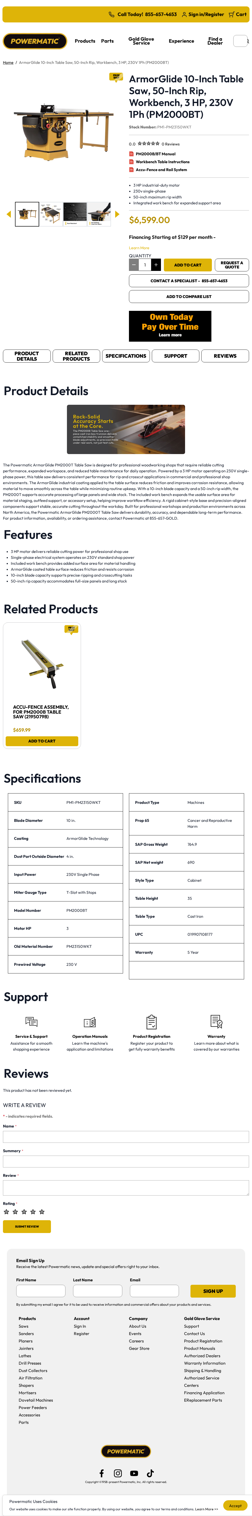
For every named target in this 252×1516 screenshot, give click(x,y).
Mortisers (27, 1392)
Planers (25, 1340)
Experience (181, 41)
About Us (137, 1326)
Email (135, 1279)
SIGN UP (213, 1291)
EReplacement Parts (203, 1400)
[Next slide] (117, 214)
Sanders (26, 1333)
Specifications (126, 356)
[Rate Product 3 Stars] (24, 1211)
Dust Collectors (33, 1370)
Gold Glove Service (141, 41)
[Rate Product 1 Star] (6, 1211)
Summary (13, 1150)
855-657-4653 (161, 14)
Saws (23, 1326)
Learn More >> (206, 1509)
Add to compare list (189, 296)
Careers (136, 1340)
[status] (145, 265)
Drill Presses (30, 1363)
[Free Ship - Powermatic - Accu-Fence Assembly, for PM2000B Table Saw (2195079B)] (42, 661)
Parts (107, 41)
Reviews (225, 356)
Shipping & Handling (202, 1370)
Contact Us (194, 1333)
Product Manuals (199, 1348)
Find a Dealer (215, 41)
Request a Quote (232, 264)
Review (11, 1175)
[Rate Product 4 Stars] (33, 1211)
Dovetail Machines (36, 1400)
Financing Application (204, 1392)
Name (10, 1126)
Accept (235, 1505)
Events (135, 1333)
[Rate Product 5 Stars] (41, 1211)
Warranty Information (204, 1363)
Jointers (26, 1348)
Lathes (25, 1355)
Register (81, 1333)
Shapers (26, 1385)
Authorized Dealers (202, 1355)
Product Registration (203, 1340)
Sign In (80, 1326)
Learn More (139, 247)
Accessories (29, 1414)
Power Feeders (33, 1407)
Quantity (140, 256)
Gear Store (139, 1348)
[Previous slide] (9, 214)
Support (175, 356)
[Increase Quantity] (156, 265)
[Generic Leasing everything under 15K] (170, 326)
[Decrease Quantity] (134, 265)
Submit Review (27, 1226)
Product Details (27, 356)
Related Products (76, 356)
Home (8, 62)
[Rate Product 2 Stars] (15, 1211)
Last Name (83, 1279)
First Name (26, 1279)
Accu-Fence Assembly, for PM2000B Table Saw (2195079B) (42, 712)
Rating (10, 1203)
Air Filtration (30, 1377)
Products (85, 41)
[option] (27, 214)
